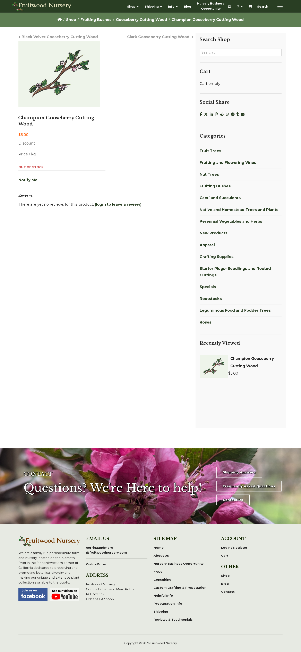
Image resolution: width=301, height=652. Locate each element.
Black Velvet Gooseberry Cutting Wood (60, 37)
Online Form (96, 564)
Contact (227, 592)
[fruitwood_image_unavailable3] (59, 74)
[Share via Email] (243, 114)
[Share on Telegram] (233, 114)
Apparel (207, 245)
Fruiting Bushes (215, 186)
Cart (224, 555)
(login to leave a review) (118, 204)
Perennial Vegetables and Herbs (231, 221)
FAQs (158, 571)
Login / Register (234, 547)
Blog (187, 6)
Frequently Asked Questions (249, 486)
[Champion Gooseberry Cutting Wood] (214, 366)
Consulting (162, 579)
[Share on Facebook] (202, 114)
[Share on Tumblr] (238, 114)
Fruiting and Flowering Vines (228, 162)
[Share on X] (207, 114)
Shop (131, 6)
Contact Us (233, 500)
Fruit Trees (210, 151)
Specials (208, 287)
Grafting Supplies (216, 256)
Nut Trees (209, 174)
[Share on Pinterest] (217, 114)
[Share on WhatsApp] (228, 114)
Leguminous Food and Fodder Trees (235, 310)
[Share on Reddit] (223, 114)
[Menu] (280, 6)
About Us (161, 555)
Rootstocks (211, 298)
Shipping (152, 6)
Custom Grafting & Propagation (180, 587)
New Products (213, 233)
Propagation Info (168, 603)
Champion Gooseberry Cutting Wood (252, 362)
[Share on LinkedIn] (212, 114)
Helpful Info (163, 595)
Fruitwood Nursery (44, 5)
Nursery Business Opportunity (210, 6)
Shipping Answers (239, 472)
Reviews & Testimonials (173, 619)
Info (171, 6)
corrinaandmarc (106, 550)
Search (262, 6)
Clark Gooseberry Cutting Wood (158, 37)
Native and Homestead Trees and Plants (239, 209)
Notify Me (27, 180)
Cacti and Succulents (220, 198)
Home (159, 547)
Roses (205, 322)
